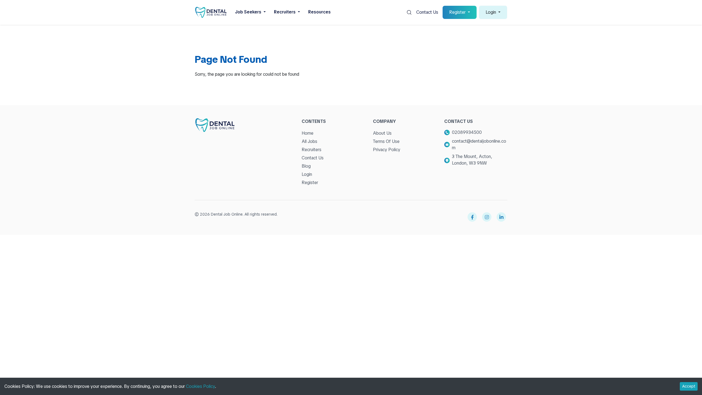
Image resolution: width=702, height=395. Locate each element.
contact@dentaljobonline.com (479, 144)
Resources (319, 12)
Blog (306, 166)
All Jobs (309, 141)
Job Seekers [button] (248, 12)
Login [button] (491, 12)
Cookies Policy (200, 386)
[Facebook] (472, 217)
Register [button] (458, 12)
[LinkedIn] (501, 217)
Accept (688, 386)
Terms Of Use (386, 141)
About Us (382, 133)
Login (307, 174)
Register (310, 182)
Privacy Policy (386, 150)
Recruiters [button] (285, 12)
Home (307, 133)
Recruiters (311, 150)
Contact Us (427, 12)
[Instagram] (486, 217)
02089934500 (467, 132)
